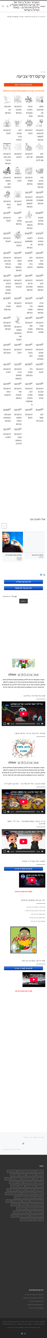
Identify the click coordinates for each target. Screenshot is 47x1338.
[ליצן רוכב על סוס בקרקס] (29, 214)
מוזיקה (21, 1190)
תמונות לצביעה (27, 1219)
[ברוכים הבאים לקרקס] (39, 233)
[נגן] (42, 724)
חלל (20, 1182)
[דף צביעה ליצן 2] (29, 123)
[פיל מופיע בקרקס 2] (7, 298)
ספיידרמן (16, 1201)
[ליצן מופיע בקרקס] (18, 212)
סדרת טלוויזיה (36, 1201)
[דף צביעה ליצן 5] (7, 364)
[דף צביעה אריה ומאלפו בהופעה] (18, 364)
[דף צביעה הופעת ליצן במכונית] (7, 170)
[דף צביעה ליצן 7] (18, 344)
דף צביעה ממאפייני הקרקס (39, 200)
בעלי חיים (31, 1175)
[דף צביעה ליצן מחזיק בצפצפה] (39, 252)
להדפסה (39, 1190)
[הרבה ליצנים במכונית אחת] (29, 99)
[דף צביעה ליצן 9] (18, 194)
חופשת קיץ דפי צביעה (38, 921)
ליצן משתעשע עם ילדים (39, 157)
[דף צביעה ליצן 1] (18, 170)
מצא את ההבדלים (13, 1193)
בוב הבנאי (12, 1171)
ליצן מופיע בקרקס (19, 220)
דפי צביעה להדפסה (31, 17)
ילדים (21, 1186)
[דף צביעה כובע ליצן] (7, 344)
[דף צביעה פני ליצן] (29, 146)
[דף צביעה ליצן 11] (18, 146)
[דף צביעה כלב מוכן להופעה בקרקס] (39, 123)
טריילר (39, 1186)
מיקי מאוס (12, 1190)
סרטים (23, 1205)
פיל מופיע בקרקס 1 (29, 372)
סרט (8, 1201)
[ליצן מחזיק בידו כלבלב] (29, 252)
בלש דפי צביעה (37, 555)
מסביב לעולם (28, 1193)
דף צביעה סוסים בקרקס (29, 180)
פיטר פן (30, 1208)
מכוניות (39, 1193)
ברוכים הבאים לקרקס (40, 241)
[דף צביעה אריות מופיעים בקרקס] (29, 275)
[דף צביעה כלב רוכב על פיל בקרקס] (7, 146)
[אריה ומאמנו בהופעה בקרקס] (39, 298)
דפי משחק (38, 1179)
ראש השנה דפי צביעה (38, 914)
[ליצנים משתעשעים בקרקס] (29, 233)
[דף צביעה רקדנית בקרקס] (18, 99)
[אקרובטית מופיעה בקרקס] (7, 409)
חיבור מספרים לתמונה (33, 1182)
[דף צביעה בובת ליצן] (7, 194)
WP (30, 1327)
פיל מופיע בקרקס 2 (7, 306)
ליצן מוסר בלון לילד (39, 417)
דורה (22, 1175)
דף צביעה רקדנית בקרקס (18, 109)
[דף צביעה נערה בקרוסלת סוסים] (39, 317)
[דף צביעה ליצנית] (7, 429)
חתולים (13, 1182)
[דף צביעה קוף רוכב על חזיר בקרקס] (7, 252)
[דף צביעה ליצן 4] (7, 212)
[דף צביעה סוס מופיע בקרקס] (29, 317)
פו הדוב (39, 1208)
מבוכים (30, 1190)
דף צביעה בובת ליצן (7, 204)
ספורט (25, 1201)
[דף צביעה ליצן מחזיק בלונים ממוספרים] (29, 383)
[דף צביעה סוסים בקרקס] (29, 170)
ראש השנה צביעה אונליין (37, 918)
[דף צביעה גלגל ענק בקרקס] (7, 317)
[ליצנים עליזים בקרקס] (39, 212)
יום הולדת (30, 1186)
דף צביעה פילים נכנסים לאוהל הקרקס (7, 286)
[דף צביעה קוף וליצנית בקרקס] (18, 383)
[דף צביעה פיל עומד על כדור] (18, 275)
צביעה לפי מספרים (21, 1212)
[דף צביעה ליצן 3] (39, 364)
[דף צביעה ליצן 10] (18, 298)
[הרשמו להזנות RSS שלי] (44, 574)
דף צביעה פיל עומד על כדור (18, 283)
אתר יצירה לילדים (28, 674)
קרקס (14, 1216)
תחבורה (39, 1219)
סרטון (40, 1205)
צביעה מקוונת (37, 1216)
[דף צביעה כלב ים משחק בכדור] (39, 383)
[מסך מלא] (5, 724)
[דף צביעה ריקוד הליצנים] (7, 383)
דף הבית (42, 17)
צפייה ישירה (24, 1216)
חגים (7, 1179)
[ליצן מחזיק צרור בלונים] (18, 123)
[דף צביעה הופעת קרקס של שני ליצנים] (18, 319)
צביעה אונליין (37, 1212)
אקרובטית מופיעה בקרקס (7, 417)
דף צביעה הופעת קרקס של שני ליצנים (18, 332)
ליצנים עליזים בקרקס (40, 220)
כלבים (13, 1186)
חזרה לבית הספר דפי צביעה (36, 907)
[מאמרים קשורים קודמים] (9, 525)
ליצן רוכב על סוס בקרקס (29, 225)
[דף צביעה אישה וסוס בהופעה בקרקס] (18, 252)
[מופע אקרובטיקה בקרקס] (39, 99)
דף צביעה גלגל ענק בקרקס (7, 325)
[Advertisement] (23, 45)
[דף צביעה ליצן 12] (18, 235)
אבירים (39, 1171)
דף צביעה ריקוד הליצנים (7, 391)
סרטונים (32, 1205)
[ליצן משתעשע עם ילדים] (39, 146)
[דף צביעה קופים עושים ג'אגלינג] (39, 344)
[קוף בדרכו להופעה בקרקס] (39, 170)
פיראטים (21, 1208)
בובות (40, 1175)
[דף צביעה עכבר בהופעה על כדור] (18, 429)
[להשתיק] (8, 724)
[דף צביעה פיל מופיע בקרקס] (29, 298)
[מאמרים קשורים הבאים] (4, 525)
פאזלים (15, 1205)
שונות (21, 17)
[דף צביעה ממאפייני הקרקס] (39, 192)
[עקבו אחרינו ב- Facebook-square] (41, 574)
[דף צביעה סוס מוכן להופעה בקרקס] (29, 192)
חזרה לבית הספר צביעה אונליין (35, 911)
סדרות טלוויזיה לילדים (24, 1197)
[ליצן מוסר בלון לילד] (39, 409)
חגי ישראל (16, 1179)
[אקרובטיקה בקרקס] (7, 99)
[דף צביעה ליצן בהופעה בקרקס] (39, 275)
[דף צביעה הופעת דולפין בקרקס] (18, 409)
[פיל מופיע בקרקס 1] (29, 364)
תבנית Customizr (12, 1327)
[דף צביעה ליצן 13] (7, 233)
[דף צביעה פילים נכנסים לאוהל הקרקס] (7, 275)
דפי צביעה (27, 1179)
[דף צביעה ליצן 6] (7, 123)
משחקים (39, 1197)
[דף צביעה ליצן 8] (29, 409)
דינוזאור (14, 1175)
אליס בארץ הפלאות (26, 1171)
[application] (23, 713)
